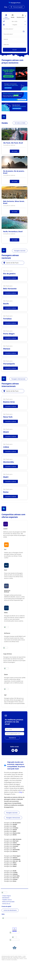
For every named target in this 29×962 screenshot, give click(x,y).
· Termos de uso (6, 903)
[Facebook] (12, 750)
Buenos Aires (16, 833)
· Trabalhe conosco (7, 899)
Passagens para (12, 822)
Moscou (15, 851)
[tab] (6, 16)
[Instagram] (16, 750)
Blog (5, 7)
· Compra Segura (6, 895)
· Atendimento (5, 897)
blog (20, 792)
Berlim (15, 835)
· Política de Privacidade (8, 901)
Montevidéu (16, 849)
